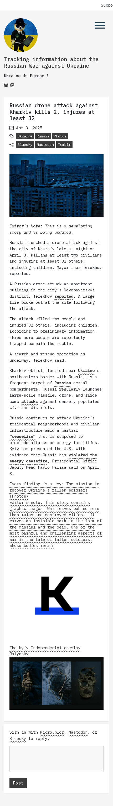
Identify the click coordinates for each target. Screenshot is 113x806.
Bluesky (25, 144)
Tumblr (64, 144)
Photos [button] (60, 136)
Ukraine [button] (25, 136)
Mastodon (45, 144)
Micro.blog (52, 732)
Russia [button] (43, 136)
